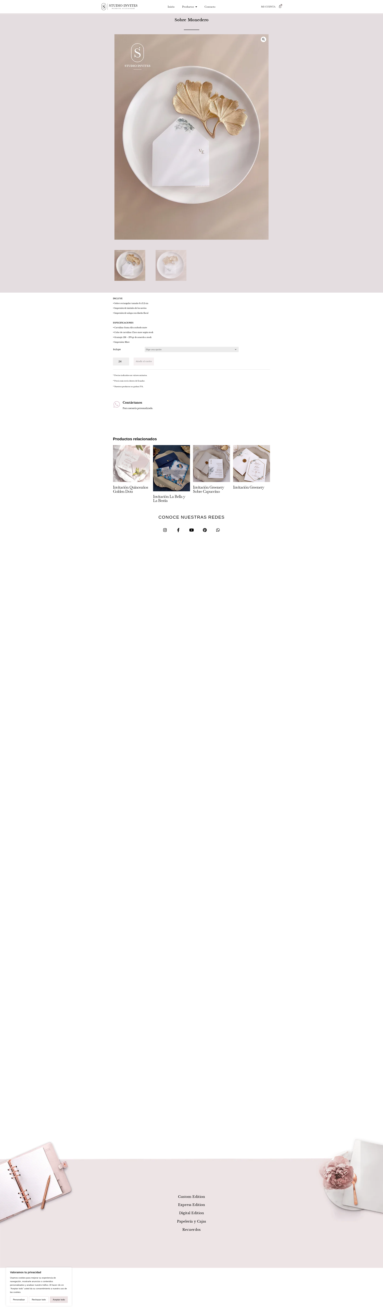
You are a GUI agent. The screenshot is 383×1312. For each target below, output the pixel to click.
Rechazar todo (39, 1299)
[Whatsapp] (218, 530)
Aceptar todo (59, 1299)
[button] (263, 39)
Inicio (171, 6)
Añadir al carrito (144, 361)
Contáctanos (132, 402)
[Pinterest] (204, 530)
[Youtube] (191, 530)
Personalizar (19, 1299)
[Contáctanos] (116, 404)
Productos (188, 6)
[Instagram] (165, 530)
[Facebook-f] (178, 530)
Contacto (210, 6)
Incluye (117, 349)
